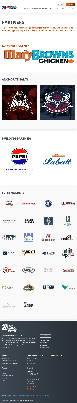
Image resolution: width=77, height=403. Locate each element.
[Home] (9, 8)
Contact (72, 8)
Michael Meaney (37, 395)
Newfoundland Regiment (10, 363)
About (64, 8)
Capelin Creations (17, 395)
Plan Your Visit (44, 340)
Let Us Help (43, 345)
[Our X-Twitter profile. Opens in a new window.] (34, 389)
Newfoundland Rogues (9, 360)
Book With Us (54, 8)
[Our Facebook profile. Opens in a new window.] (27, 389)
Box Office (30, 360)
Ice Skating (43, 342)
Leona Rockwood (27, 395)
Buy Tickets (70, 4)
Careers (4, 378)
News (3, 381)
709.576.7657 (30, 384)
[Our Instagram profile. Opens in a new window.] (30, 389)
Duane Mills (46, 395)
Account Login (44, 347)
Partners (4, 373)
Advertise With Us (7, 375)
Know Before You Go (39, 8)
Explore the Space (32, 358)
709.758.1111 (30, 377)
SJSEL (3, 371)
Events (26, 8)
